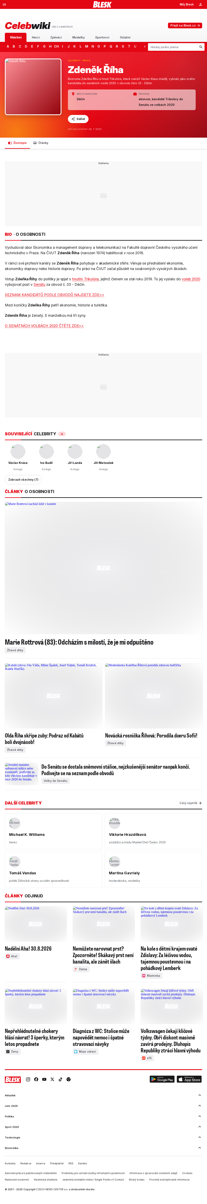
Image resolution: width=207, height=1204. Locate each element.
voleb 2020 (191, 279)
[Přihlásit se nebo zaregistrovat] (200, 4)
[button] (162, 1079)
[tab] (15, 37)
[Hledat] (200, 47)
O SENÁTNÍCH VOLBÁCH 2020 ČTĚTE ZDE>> (44, 326)
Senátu (39, 284)
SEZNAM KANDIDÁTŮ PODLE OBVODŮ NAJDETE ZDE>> (54, 295)
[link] (28, 1080)
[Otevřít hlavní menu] (4, 4)
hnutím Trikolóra (85, 279)
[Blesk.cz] (102, 4)
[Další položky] (145, 46)
